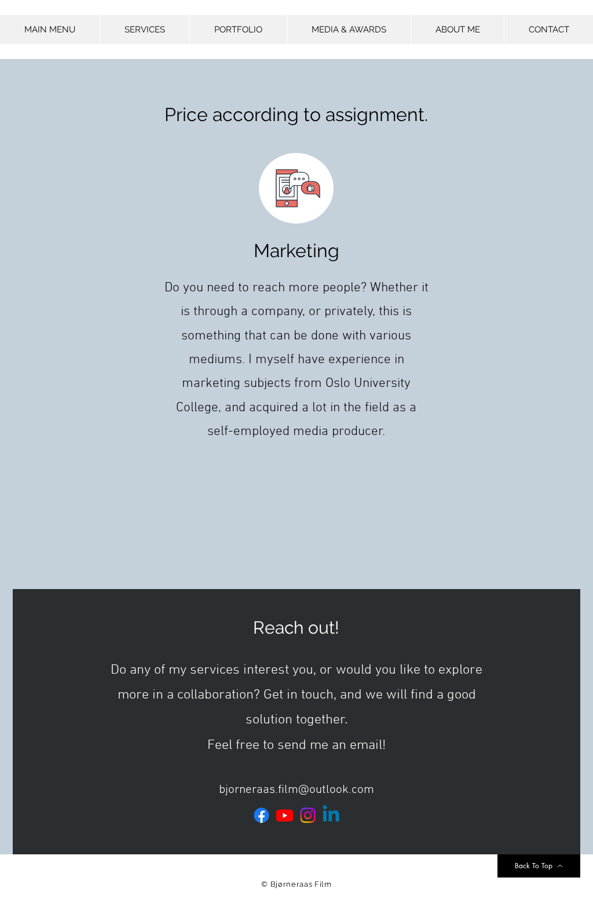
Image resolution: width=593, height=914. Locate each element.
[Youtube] (284, 815)
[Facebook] (261, 815)
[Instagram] (308, 815)
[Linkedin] (331, 815)
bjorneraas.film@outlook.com (296, 790)
